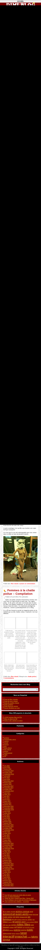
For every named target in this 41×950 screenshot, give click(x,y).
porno (23, 930)
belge (30, 914)
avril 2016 (7, 818)
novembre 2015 (8, 826)
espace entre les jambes (24, 919)
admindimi (25, 597)
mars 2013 (7, 879)
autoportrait (9, 914)
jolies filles (23, 924)
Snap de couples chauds (11, 703)
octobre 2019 (8, 772)
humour (6, 744)
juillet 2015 (7, 833)
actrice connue (22, 911)
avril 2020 (7, 767)
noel (23, 927)
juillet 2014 (7, 852)
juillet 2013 (7, 872)
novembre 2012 (8, 885)
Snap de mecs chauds (11, 701)
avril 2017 (7, 799)
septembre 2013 (9, 868)
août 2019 (7, 776)
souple (29, 937)
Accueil (20, 1)
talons (34, 936)
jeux (5, 746)
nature (19, 927)
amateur (6, 738)
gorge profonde (30, 922)
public (30, 929)
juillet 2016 (7, 813)
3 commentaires (8, 678)
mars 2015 (7, 840)
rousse (18, 933)
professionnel (8, 753)
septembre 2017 (9, 791)
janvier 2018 (7, 784)
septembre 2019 (9, 774)
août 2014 (7, 850)
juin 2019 (7, 777)
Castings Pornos (19, 945)
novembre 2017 (8, 787)
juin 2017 (7, 796)
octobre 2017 (8, 789)
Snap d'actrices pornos (11, 706)
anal (31, 911)
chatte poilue (32, 676)
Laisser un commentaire (27, 583)
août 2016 (7, 811)
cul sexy (16, 917)
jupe (32, 925)
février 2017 (7, 803)
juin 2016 (7, 814)
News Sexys (8, 748)
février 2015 (7, 841)
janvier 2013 (7, 882)
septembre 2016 (9, 809)
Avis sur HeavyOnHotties (12, 896)
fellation (5, 922)
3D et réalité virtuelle (9, 911)
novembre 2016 (8, 808)
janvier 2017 (7, 804)
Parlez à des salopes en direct (13, 720)
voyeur (6, 939)
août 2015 (7, 831)
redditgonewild (7, 933)
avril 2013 (7, 877)
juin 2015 (7, 835)
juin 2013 (7, 874)
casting (6, 741)
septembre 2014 (9, 848)
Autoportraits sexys (10, 739)
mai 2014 (7, 855)
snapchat (21, 936)
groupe (6, 743)
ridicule (13, 933)
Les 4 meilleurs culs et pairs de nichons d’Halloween (20, 900)
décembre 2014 (8, 843)
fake (33, 919)
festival (10, 922)
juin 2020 (7, 766)
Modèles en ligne (7, 945)
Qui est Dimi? (20, 4)
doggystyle (23, 917)
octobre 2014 (8, 847)
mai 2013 (7, 875)
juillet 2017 (7, 794)
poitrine (17, 930)
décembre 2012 (8, 884)
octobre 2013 (8, 867)
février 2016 (7, 821)
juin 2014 (7, 853)
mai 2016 (7, 816)
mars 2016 (7, 820)
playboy (11, 930)
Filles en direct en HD (10, 719)
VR (5, 756)
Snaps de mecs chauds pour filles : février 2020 (19, 898)
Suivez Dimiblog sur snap (12, 708)
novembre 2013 (8, 865)
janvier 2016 (7, 823)
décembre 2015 (8, 825)
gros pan (8, 925)
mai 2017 (7, 798)
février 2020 (7, 769)
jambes (14, 925)
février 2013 (7, 880)
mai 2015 (7, 836)
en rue (14, 919)
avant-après (22, 914)
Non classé (14, 583)
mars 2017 (7, 801)
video (5, 754)
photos (6, 751)
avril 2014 (7, 857)
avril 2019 (7, 779)
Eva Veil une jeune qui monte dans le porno (18, 895)
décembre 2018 (8, 781)
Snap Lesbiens (8, 704)
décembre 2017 (8, 786)
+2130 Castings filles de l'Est (13, 717)
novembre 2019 (8, 771)
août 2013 (7, 870)
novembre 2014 (8, 845)
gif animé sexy (19, 922)
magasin (6, 927)
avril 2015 (7, 838)
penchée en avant (29, 927)
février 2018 (7, 782)
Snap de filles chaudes (11, 699)
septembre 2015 (9, 830)
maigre (12, 927)
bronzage (35, 914)
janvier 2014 (7, 862)
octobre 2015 (8, 828)
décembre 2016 (8, 806)
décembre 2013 (8, 863)
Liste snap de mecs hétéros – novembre (17, 902)
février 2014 (7, 860)
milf (15, 927)
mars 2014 (7, 858)
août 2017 (7, 793)
